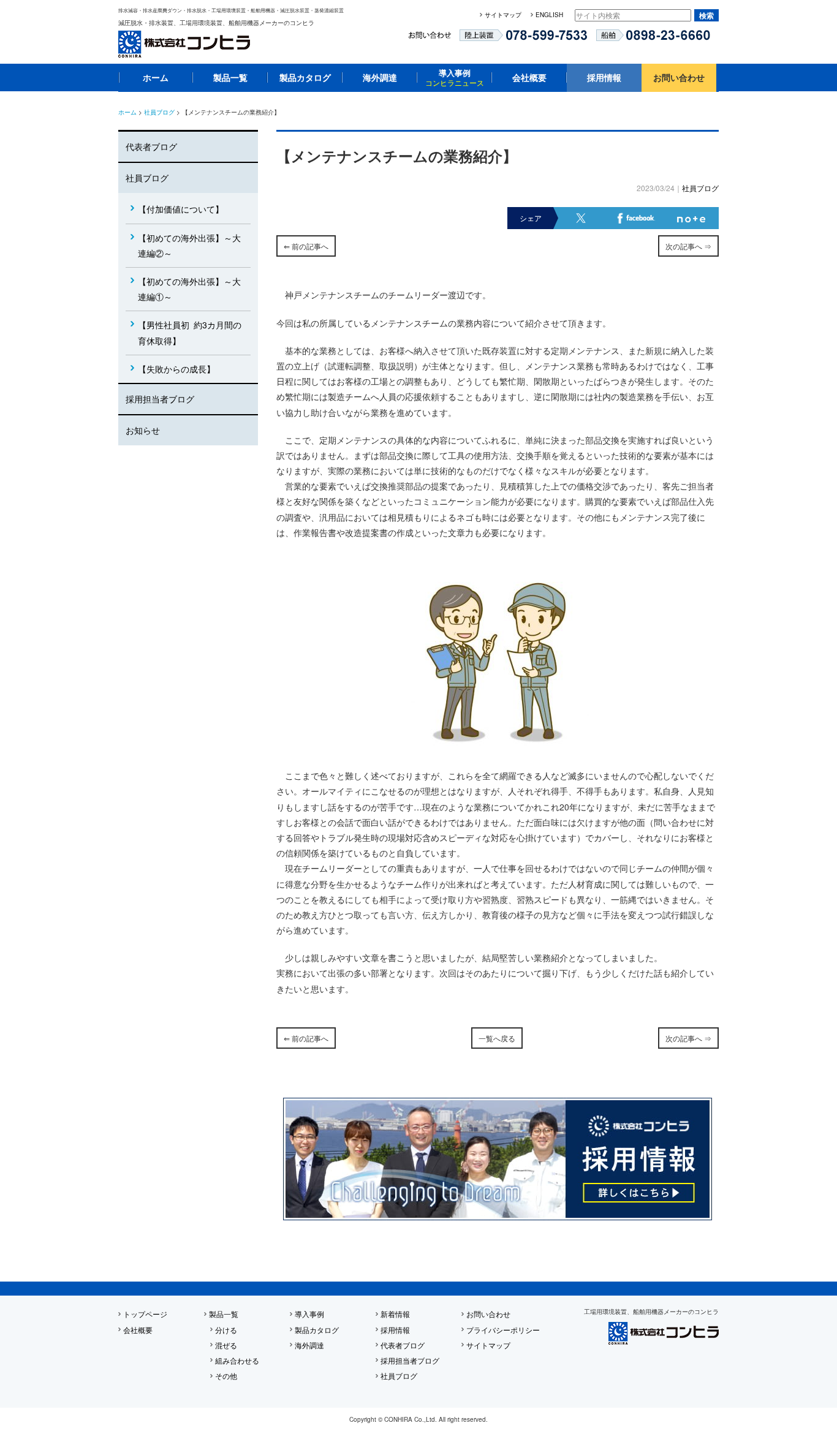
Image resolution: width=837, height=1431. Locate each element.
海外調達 (380, 77)
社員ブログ (159, 112)
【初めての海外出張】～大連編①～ (189, 289)
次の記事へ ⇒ (688, 246)
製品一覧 (230, 77)
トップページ (145, 1313)
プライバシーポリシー (503, 1329)
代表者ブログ (151, 146)
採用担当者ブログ (160, 399)
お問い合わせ (679, 77)
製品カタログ (305, 77)
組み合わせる (237, 1360)
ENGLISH (549, 14)
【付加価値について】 (181, 209)
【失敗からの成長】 (176, 369)
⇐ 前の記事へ (306, 246)
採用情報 (604, 77)
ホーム (156, 77)
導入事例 (454, 77)
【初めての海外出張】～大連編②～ (189, 245)
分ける (226, 1329)
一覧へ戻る (497, 1038)
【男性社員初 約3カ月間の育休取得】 (189, 332)
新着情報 (395, 1313)
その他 (226, 1375)
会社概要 (529, 77)
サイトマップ (503, 14)
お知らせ (143, 430)
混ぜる (226, 1345)
